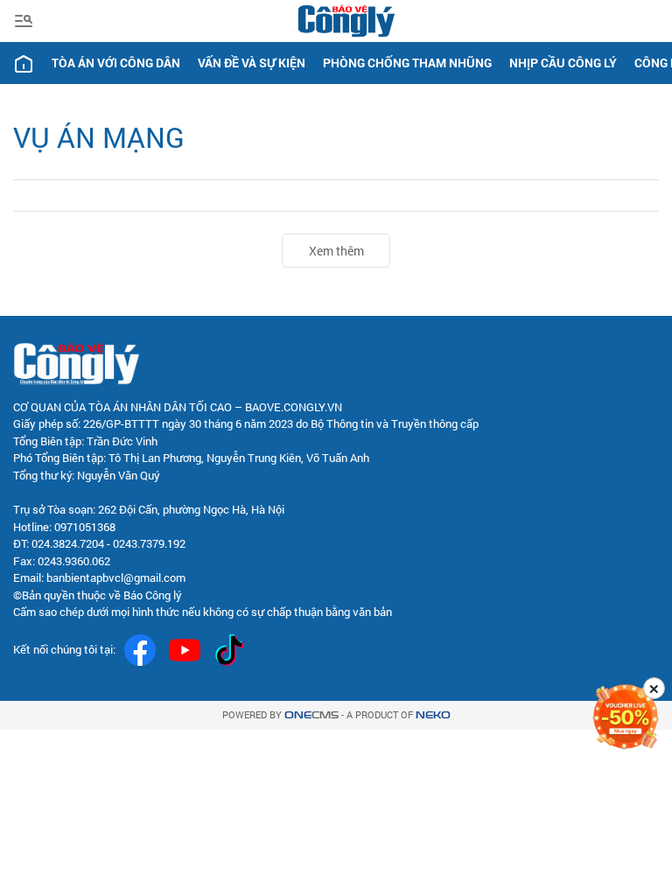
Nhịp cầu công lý (563, 62)
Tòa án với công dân (116, 62)
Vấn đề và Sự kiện (251, 62)
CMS (311, 715)
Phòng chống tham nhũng (407, 62)
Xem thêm (336, 250)
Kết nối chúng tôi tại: (64, 649)
